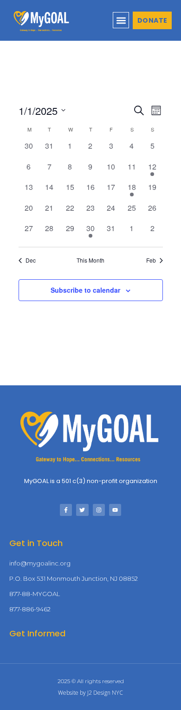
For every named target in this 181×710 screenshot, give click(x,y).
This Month (90, 260)
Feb (151, 260)
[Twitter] (82, 510)
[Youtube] (115, 510)
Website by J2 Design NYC (90, 693)
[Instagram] (99, 510)
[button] (121, 20)
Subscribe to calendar (85, 290)
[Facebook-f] (66, 510)
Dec (31, 260)
